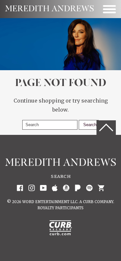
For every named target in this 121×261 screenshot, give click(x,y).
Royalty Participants (60, 208)
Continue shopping (39, 100)
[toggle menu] (109, 9)
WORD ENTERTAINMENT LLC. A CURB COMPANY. (68, 202)
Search (61, 176)
